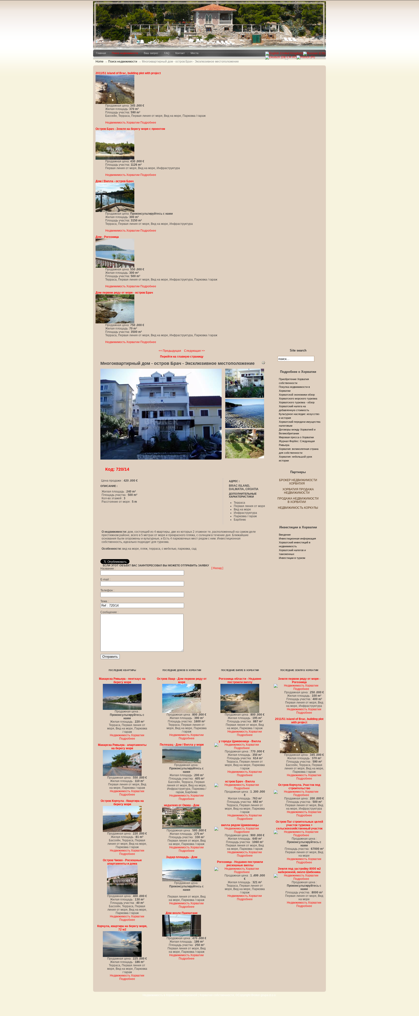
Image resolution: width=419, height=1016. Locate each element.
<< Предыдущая (170, 350)
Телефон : (107, 590)
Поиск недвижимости (122, 61)
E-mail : (105, 579)
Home (100, 61)
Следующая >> (194, 350)
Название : (107, 568)
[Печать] (263, 363)
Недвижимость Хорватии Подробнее (130, 122)
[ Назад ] (217, 568)
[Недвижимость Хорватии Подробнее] (115, 103)
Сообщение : (109, 612)
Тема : (104, 601)
